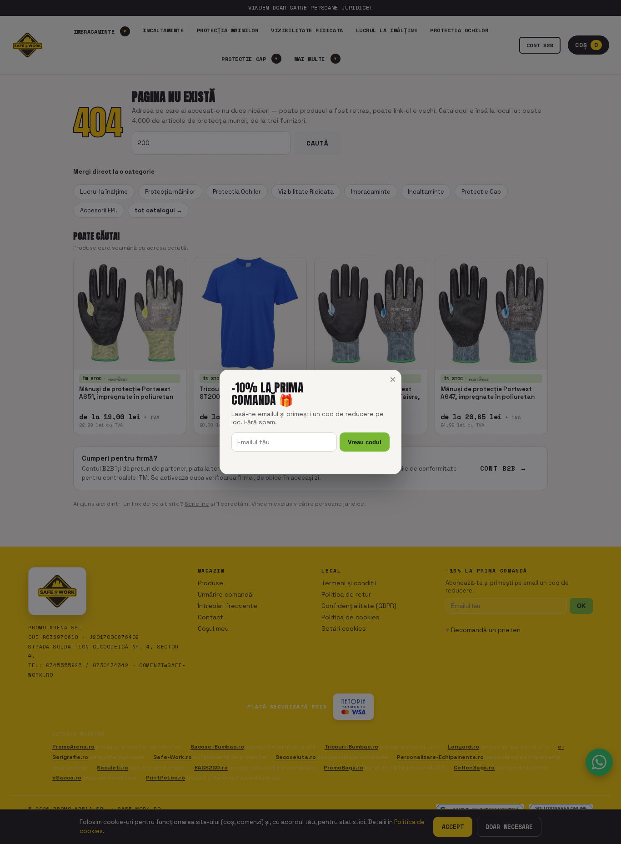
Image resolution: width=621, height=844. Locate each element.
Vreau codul (364, 442)
